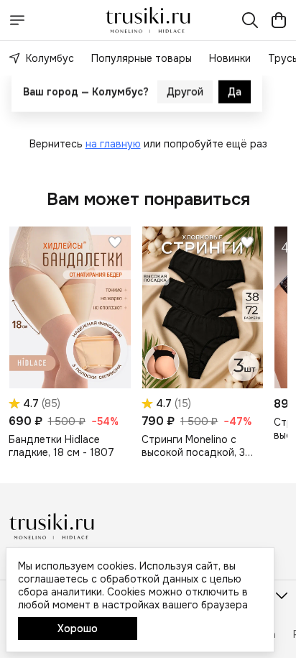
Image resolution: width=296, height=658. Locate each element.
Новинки (230, 58)
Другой (185, 101)
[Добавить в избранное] (115, 242)
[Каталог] (17, 20)
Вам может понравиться (148, 199)
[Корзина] (278, 20)
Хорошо (77, 628)
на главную (113, 143)
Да (234, 101)
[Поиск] (250, 20)
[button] (70, 307)
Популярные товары (141, 58)
